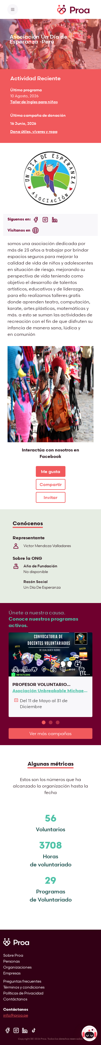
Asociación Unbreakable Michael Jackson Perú (48, 690)
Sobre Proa (13, 955)
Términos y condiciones (23, 987)
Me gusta (50, 471)
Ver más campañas (50, 733)
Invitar (50, 497)
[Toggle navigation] (12, 9)
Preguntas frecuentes (22, 981)
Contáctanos (15, 999)
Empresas (11, 973)
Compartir (51, 484)
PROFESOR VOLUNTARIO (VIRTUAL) (39, 684)
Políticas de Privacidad (23, 993)
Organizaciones (17, 967)
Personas (11, 961)
